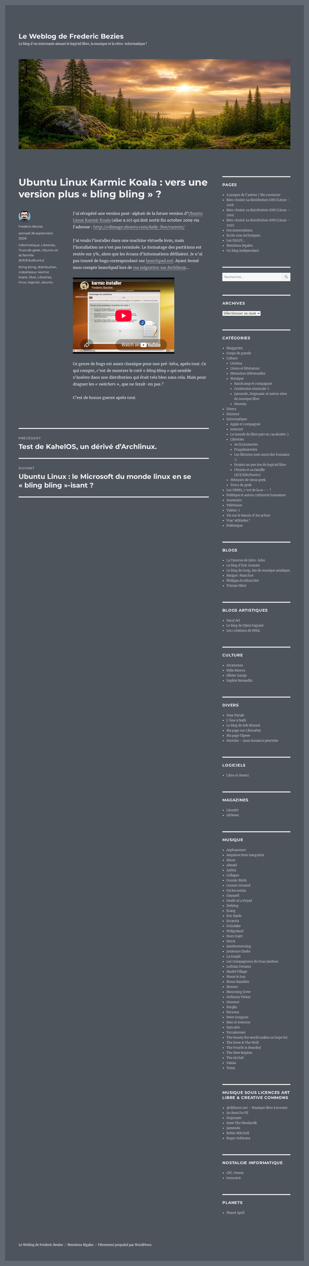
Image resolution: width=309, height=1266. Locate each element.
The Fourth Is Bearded (243, 1048)
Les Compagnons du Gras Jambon (252, 961)
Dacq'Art (233, 620)
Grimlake (233, 926)
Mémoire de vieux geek (248, 480)
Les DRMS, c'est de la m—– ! (248, 490)
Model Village (236, 972)
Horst (230, 941)
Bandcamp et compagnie (253, 384)
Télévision (234, 505)
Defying (232, 906)
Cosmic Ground (238, 885)
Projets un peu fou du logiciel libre (260, 465)
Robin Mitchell (237, 1133)
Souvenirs (234, 500)
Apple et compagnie (245, 424)
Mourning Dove (238, 992)
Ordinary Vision (238, 997)
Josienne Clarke (238, 951)
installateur (28, 272)
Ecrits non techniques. (243, 235)
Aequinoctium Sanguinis (245, 855)
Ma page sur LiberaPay (243, 730)
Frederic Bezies (31, 226)
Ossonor (232, 1002)
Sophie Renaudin (239, 680)
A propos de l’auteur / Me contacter (253, 195)
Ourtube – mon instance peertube (252, 741)
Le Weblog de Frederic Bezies (71, 36)
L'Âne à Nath (236, 720)
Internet (236, 429)
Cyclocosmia (236, 890)
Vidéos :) (233, 510)
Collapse (232, 875)
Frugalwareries (245, 450)
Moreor (232, 987)
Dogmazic (234, 1118)
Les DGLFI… (235, 240)
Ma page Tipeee (238, 736)
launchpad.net (159, 260)
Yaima (231, 1063)
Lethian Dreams (238, 967)
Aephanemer (236, 850)
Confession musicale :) (251, 389)
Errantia (232, 921)
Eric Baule (234, 916)
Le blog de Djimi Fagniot (245, 625)
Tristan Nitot (236, 586)
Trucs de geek (29, 250)
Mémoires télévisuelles (248, 373)
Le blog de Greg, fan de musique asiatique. (258, 570)
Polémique (234, 526)
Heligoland (234, 931)
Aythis (231, 870)
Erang (231, 911)
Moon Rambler (237, 982)
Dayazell (232, 896)
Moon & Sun (236, 977)
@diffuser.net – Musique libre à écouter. (257, 1108)
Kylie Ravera (235, 670)
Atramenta (234, 665)
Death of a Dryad (239, 901)
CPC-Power (235, 1173)
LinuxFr (232, 810)
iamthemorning (238, 946)
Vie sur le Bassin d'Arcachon (248, 515)
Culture (232, 358)
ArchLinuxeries (246, 444)
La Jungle (233, 956)
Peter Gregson (237, 1017)
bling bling (27, 267)
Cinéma (236, 363)
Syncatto (233, 1027)
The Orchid (235, 1058)
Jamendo (233, 1128)
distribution (47, 267)
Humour (232, 414)
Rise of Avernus (238, 1022)
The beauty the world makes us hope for (257, 1037)
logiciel (34, 282)
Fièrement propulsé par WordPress (125, 1245)
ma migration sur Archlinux (159, 267)
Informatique (29, 245)
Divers (231, 409)
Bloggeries (234, 348)
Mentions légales (239, 246)
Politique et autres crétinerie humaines (256, 495)
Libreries (48, 245)
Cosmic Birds (236, 880)
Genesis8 (233, 1178)
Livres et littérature (245, 368)
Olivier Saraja (236, 675)
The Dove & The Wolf (242, 1043)
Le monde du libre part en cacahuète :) (259, 434)
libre (32, 277)
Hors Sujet (234, 936)
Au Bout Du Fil (237, 1113)
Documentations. (239, 230)
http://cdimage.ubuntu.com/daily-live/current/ (139, 226)
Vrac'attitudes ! (238, 520)
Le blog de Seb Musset (243, 725)
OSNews (232, 815)
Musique (237, 379)
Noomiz (240, 404)
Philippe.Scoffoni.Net (242, 581)
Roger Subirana (238, 1138)
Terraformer (236, 1032)
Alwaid (231, 865)
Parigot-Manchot (239, 576)
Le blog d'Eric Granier (243, 565)
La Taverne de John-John (245, 560)
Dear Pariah (235, 715)
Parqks (231, 1007)
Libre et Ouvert (237, 775)
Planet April (235, 1213)
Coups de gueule (238, 353)
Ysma (230, 1068)
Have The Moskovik (241, 1123)
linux (23, 282)
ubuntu (47, 282)
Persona (232, 1012)
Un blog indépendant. (243, 251)
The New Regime (239, 1053)
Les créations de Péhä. (243, 631)
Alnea (230, 860)
